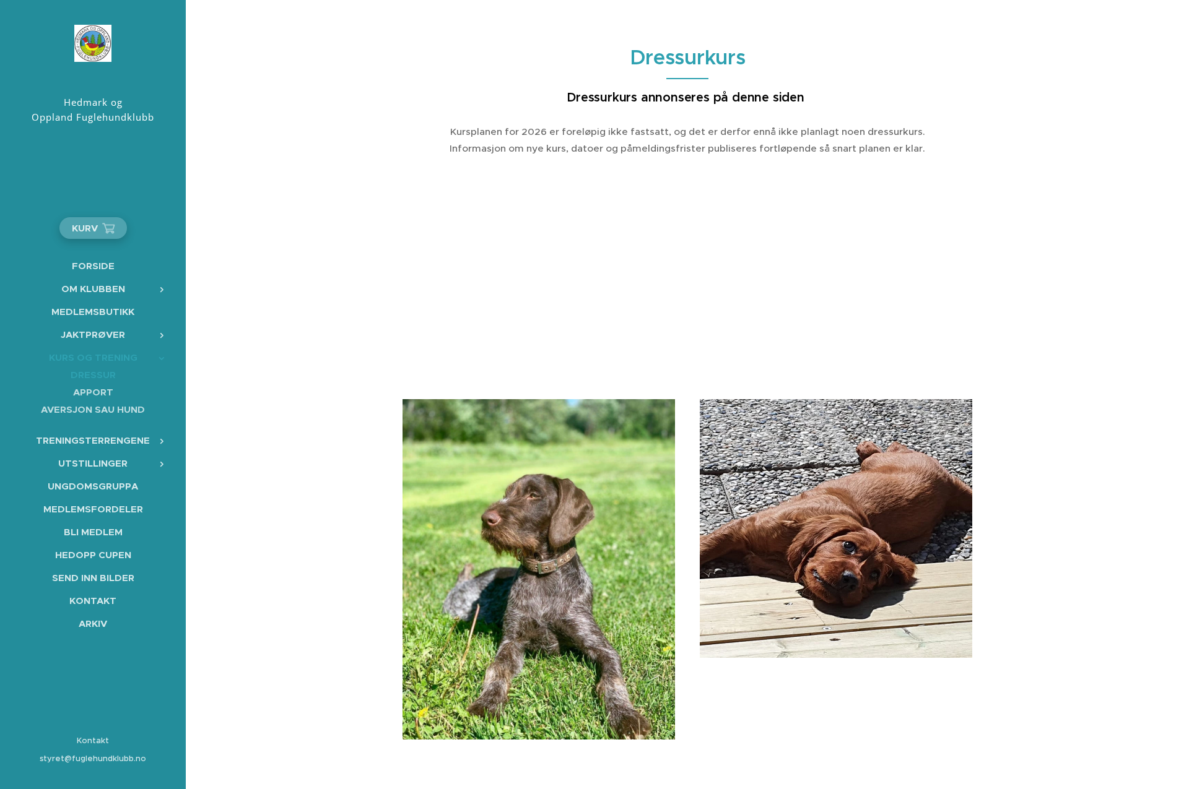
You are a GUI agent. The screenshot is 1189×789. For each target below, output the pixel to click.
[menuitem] (93, 266)
